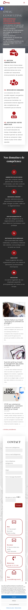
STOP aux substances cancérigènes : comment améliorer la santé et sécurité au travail (13, 406)
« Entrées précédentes (9, 429)
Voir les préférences (14, 604)
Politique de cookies (10, 607)
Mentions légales (18, 607)
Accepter (14, 597)
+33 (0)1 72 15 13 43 (12, 565)
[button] (2, 8)
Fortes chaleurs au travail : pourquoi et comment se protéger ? (14, 321)
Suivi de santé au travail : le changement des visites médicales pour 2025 (14, 363)
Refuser (14, 600)
